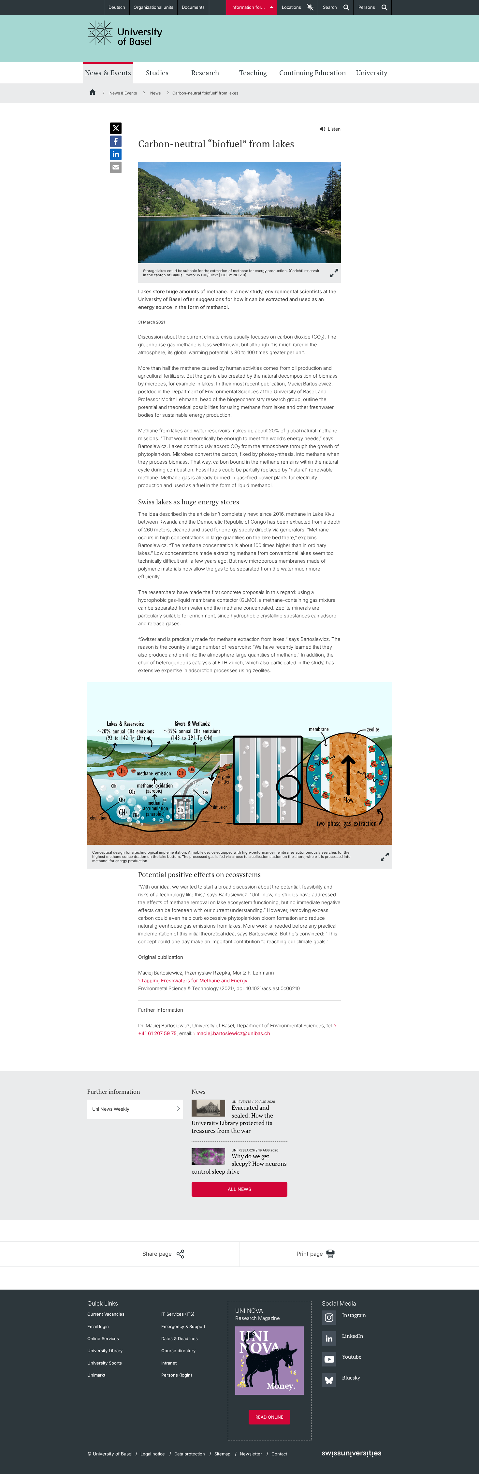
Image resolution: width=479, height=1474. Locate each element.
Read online (269, 1417)
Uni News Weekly (110, 1109)
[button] (116, 128)
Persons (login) (176, 1375)
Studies (157, 72)
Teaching (253, 72)
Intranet (169, 1363)
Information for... (248, 7)
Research (205, 72)
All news (239, 1189)
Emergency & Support (183, 1326)
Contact (279, 1453)
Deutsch (117, 7)
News (155, 93)
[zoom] (239, 212)
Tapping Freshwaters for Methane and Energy (194, 980)
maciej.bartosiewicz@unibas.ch (233, 1033)
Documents (193, 7)
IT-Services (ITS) (178, 1314)
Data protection (189, 1453)
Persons (364, 10)
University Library (105, 1350)
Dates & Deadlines (179, 1338)
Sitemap (222, 1453)
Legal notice (152, 1453)
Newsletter (251, 1453)
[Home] (92, 93)
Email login (98, 1326)
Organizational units (153, 7)
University (371, 72)
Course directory (178, 1350)
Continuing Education (312, 72)
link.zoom (385, 856)
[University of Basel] (125, 33)
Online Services (103, 1338)
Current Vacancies (105, 1314)
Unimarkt (96, 1375)
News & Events (108, 72)
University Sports (104, 1363)
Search (327, 10)
